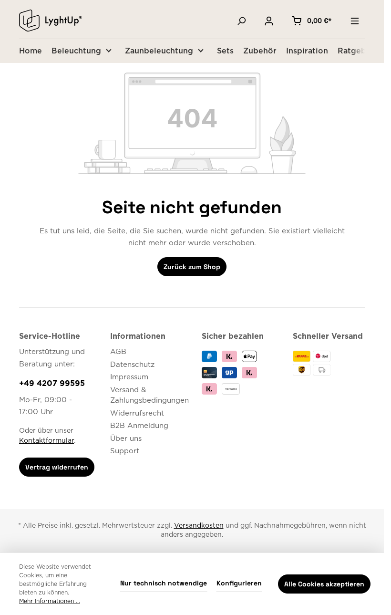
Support (124, 451)
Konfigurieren (239, 583)
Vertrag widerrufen (56, 467)
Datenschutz (132, 364)
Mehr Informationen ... (49, 601)
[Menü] (355, 20)
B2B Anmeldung (139, 425)
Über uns (126, 438)
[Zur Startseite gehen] (50, 20)
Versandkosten (199, 525)
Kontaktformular (46, 441)
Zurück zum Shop (192, 266)
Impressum (129, 377)
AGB (118, 351)
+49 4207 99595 (52, 383)
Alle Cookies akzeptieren (324, 584)
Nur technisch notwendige (163, 583)
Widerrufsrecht (137, 413)
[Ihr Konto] (269, 20)
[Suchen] (241, 20)
